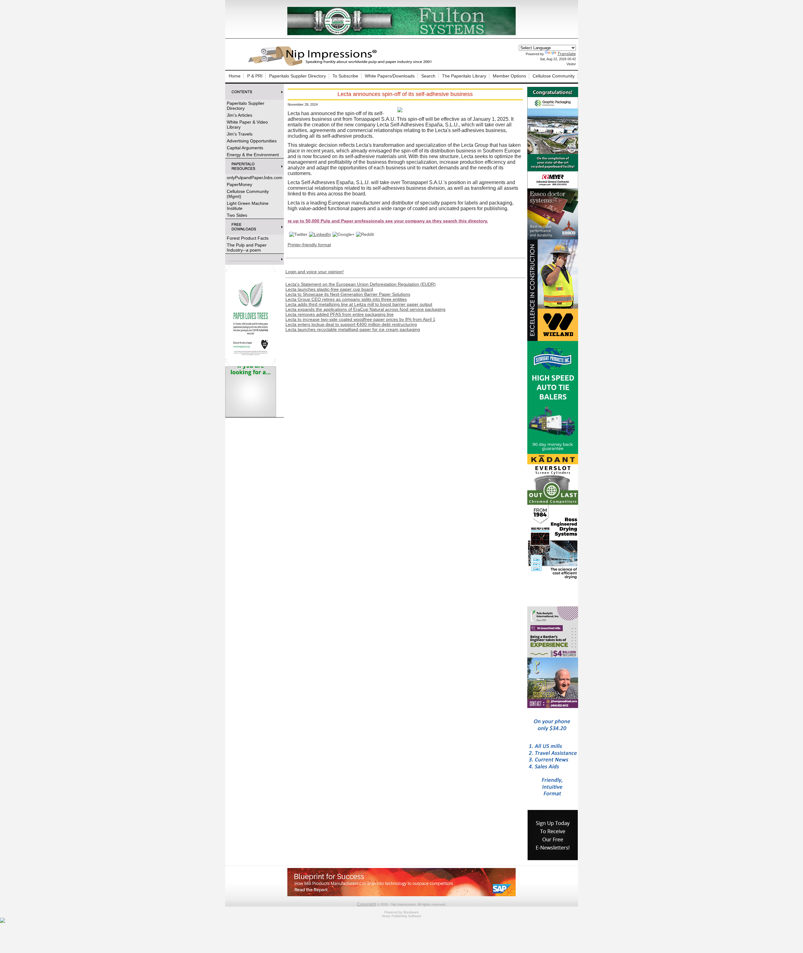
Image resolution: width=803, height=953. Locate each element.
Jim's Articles (239, 115)
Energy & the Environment (253, 154)
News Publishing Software (401, 916)
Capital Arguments (245, 147)
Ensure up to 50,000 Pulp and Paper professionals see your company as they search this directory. (337, 220)
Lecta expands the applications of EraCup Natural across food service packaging (365, 309)
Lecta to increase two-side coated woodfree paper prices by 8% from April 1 (360, 319)
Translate (566, 53)
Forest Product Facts (248, 238)
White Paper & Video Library (247, 125)
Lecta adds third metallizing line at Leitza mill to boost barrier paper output (358, 304)
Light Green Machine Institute (248, 206)
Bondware (411, 912)
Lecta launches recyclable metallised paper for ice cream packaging (352, 329)
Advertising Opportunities (252, 140)
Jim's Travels (240, 133)
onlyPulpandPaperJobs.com (254, 177)
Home (235, 75)
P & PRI (255, 75)
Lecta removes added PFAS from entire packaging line (339, 314)
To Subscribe (345, 75)
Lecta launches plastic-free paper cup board (329, 289)
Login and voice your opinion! (314, 271)
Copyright (366, 904)
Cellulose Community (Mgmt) (248, 194)
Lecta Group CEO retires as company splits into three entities (346, 299)
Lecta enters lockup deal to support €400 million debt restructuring (351, 324)
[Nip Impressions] (341, 64)
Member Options (509, 75)
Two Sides (237, 215)
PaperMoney (239, 184)
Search (428, 75)
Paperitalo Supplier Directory (297, 75)
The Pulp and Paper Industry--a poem (247, 247)
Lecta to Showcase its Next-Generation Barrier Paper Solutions (347, 294)
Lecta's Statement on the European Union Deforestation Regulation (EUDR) (360, 284)
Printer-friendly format (309, 244)
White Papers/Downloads (390, 75)
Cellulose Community (554, 75)
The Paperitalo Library (464, 75)
